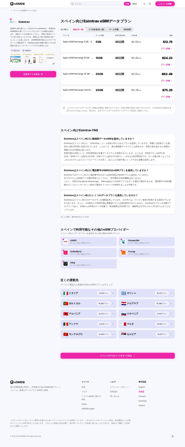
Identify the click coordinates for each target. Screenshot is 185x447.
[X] (173, 436)
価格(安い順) (78, 29)
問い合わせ (114, 396)
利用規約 (114, 391)
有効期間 (127, 29)
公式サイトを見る (31, 74)
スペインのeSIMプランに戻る (25, 10)
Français (142, 396)
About (84, 404)
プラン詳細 (165, 48)
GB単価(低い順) (97, 29)
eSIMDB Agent (88, 408)
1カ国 (127, 4)
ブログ (84, 391)
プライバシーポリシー (119, 387)
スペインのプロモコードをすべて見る (116, 355)
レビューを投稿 (165, 4)
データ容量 (114, 29)
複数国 (134, 4)
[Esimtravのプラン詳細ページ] (38, 59)
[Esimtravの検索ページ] (27, 59)
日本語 (141, 391)
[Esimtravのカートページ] (50, 59)
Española (143, 401)
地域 (83, 387)
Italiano (142, 405)
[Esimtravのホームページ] (15, 59)
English (142, 387)
